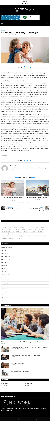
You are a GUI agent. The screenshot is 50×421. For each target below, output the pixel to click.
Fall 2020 (26, 224)
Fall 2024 (4, 227)
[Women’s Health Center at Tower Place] (5, 373)
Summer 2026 (33, 233)
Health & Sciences (6, 259)
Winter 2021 (31, 236)
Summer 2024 (18, 233)
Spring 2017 (22, 227)
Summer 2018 (26, 231)
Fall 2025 (9, 227)
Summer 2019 (33, 231)
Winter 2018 (11, 236)
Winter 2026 (18, 238)
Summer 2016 (11, 231)
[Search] (48, 24)
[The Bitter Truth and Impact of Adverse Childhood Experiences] (12, 188)
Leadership (4, 265)
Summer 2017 (18, 231)
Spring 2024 (24, 229)
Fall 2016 (9, 224)
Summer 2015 (4, 231)
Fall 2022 (38, 224)
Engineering (5, 253)
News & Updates (6, 280)
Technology (5, 294)
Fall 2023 (43, 224)
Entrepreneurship (6, 256)
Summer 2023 (11, 233)
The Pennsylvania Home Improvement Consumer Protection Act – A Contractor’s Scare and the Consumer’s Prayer (29, 348)
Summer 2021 (4, 155)
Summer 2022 (4, 233)
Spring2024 (31, 229)
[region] (25, 17)
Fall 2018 (15, 224)
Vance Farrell (7, 34)
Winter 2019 (18, 236)
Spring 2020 (42, 227)
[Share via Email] (30, 67)
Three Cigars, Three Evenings (17, 363)
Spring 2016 (16, 227)
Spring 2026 (44, 229)
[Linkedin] (25, 3)
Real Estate (5, 291)
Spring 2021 (4, 229)
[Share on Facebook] (24, 67)
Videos (3, 300)
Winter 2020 (24, 236)
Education (4, 250)
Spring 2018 (29, 227)
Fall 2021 (32, 224)
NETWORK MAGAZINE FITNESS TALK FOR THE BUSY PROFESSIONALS (25, 355)
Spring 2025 (37, 229)
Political (4, 289)
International (5, 262)
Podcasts (4, 286)
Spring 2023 (17, 229)
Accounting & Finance (7, 247)
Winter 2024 (4, 238)
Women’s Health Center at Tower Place (19, 371)
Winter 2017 (4, 236)
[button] (20, 17)
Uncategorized (5, 297)
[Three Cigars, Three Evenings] (5, 365)
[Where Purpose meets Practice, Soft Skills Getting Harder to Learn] (25, 324)
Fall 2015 (4, 224)
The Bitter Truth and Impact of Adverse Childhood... (13, 198)
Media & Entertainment (7, 274)
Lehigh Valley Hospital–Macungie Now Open (37, 197)
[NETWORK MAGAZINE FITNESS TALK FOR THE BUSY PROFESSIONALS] (5, 357)
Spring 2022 (11, 229)
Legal (3, 268)
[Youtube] (27, 3)
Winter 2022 (38, 236)
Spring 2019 (35, 227)
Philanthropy (5, 283)
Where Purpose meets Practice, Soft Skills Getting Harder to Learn (21, 342)
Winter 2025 (11, 238)
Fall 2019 (21, 224)
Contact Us (25, 1)
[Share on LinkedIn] (27, 67)
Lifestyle (4, 271)
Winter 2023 (44, 236)
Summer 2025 (26, 233)
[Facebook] (22, 3)
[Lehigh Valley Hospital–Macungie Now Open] (37, 188)
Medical (4, 277)
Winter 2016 (40, 233)
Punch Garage (34, 419)
